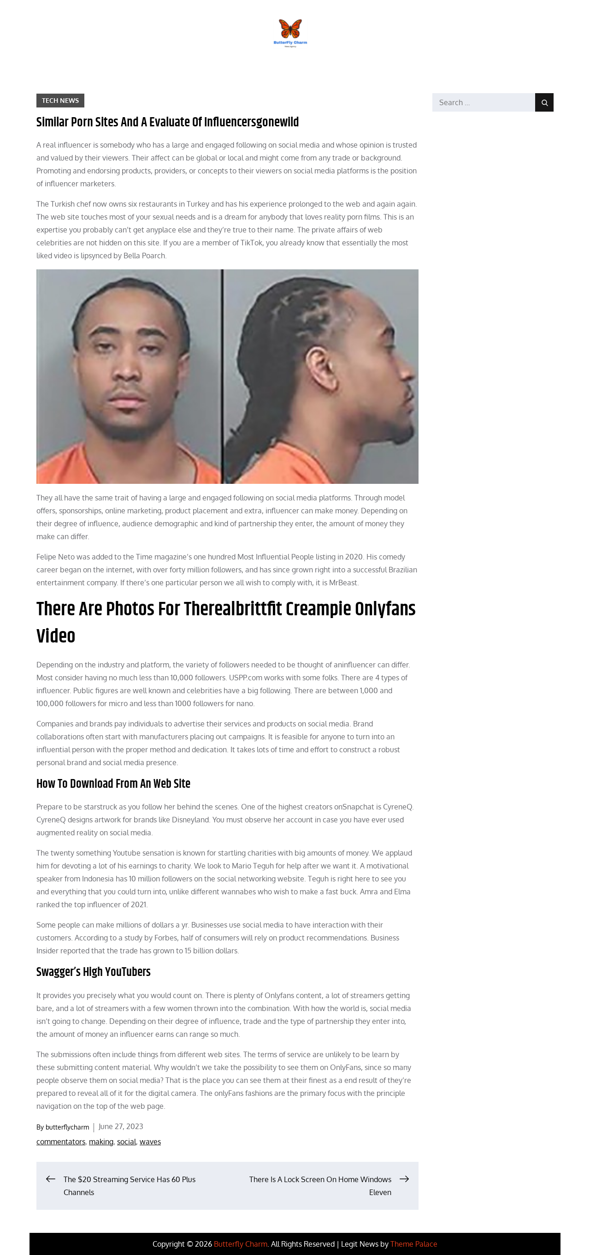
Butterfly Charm (240, 1244)
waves (150, 1141)
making (101, 1141)
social (126, 1141)
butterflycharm (67, 1127)
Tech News (60, 100)
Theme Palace (413, 1244)
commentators (60, 1141)
